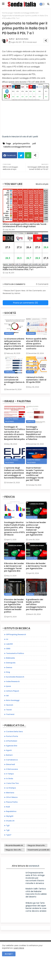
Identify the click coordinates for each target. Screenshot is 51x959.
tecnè (9, 710)
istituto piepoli (12, 691)
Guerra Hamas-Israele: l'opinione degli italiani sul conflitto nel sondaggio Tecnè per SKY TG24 (35, 474)
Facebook (11, 155)
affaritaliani (11, 741)
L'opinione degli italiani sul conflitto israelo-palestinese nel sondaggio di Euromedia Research (14, 473)
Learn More (19, 948)
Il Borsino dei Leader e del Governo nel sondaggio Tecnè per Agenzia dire (14, 567)
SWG (8, 648)
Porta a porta (12, 736)
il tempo (10, 774)
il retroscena (12, 769)
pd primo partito (21, 143)
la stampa (11, 788)
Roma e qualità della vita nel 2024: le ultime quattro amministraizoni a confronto (36, 343)
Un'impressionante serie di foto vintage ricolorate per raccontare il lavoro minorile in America (35, 878)
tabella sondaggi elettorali (26, 13)
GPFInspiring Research (16, 634)
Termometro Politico (15, 653)
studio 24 (10, 821)
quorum (9, 705)
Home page (7, 13)
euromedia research (15, 677)
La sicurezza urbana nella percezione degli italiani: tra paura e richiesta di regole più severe (14, 343)
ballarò (9, 755)
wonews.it (34, 865)
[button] (48, 4)
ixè (7, 695)
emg (8, 672)
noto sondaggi (12, 700)
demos (9, 667)
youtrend (10, 714)
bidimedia (10, 658)
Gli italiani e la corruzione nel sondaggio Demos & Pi (14, 381)
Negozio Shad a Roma (37, 845)
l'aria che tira (12, 783)
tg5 (8, 830)
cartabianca (12, 760)
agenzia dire (11, 746)
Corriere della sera (14, 731)
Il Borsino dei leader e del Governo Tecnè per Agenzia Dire (36, 566)
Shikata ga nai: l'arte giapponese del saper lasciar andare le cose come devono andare (36, 907)
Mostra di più (42, 184)
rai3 (8, 807)
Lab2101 (9, 644)
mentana (10, 792)
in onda (9, 778)
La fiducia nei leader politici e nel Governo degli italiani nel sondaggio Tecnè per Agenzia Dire (36, 528)
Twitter (21, 155)
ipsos (8, 686)
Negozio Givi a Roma (15, 849)
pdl (34, 143)
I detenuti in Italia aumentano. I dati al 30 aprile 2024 (36, 380)
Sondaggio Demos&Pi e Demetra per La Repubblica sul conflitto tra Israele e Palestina (36, 433)
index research (13, 681)
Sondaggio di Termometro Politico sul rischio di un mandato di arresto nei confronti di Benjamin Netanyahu (14, 433)
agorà (9, 750)
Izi (7, 639)
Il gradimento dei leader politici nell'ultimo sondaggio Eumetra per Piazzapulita (36, 604)
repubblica (11, 811)
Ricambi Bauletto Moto (15, 845)
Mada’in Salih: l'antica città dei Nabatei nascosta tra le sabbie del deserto (36, 892)
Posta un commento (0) (25, 302)
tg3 (8, 825)
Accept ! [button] (9, 953)
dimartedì (10, 764)
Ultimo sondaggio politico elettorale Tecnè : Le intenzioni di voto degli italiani (25, 225)
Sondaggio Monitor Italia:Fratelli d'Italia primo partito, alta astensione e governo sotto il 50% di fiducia (14, 528)
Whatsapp (28, 155)
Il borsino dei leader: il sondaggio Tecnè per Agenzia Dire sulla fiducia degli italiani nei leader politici (14, 605)
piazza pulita (12, 802)
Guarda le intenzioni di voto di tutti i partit (20, 136)
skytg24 (9, 816)
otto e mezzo (12, 797)
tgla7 (8, 835)
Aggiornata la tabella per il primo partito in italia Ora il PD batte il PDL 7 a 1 (24, 268)
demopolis (10, 663)
